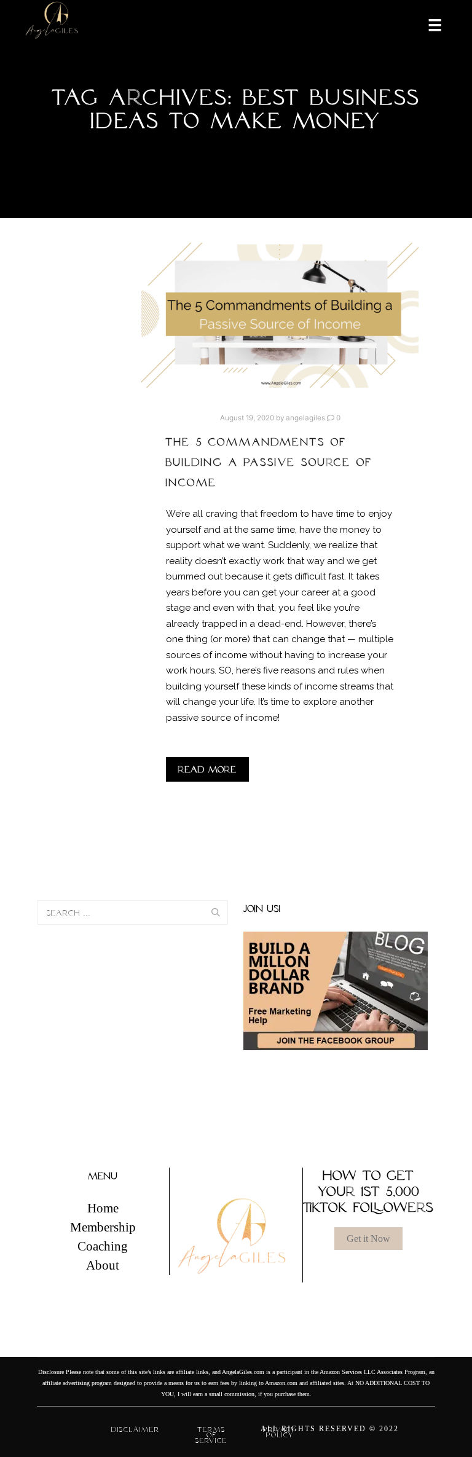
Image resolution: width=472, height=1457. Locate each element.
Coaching (102, 1246)
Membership (103, 1227)
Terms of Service (211, 1435)
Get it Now (368, 1238)
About (102, 1265)
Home (103, 1208)
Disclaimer (135, 1429)
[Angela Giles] (52, 24)
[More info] (427, 24)
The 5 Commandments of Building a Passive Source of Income (269, 462)
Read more (207, 769)
